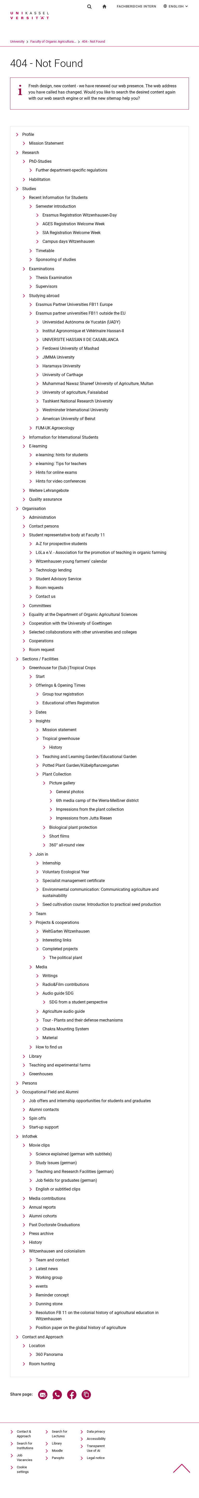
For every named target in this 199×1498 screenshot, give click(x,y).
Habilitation (39, 179)
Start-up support (44, 1127)
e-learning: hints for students (62, 454)
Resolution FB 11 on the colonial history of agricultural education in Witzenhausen (97, 1315)
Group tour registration (63, 694)
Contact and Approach (42, 1336)
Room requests (49, 587)
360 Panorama (49, 1354)
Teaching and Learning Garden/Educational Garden (89, 756)
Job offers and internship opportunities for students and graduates (90, 1100)
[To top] (181, 1468)
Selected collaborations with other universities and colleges (83, 632)
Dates (41, 712)
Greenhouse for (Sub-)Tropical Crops (62, 667)
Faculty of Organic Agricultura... (53, 41)
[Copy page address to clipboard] (86, 1397)
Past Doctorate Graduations (54, 1224)
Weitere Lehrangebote (49, 490)
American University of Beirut (68, 418)
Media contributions (47, 1198)
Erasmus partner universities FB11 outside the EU (80, 313)
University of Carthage (62, 374)
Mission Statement (46, 143)
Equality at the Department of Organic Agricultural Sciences (83, 614)
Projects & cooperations (57, 922)
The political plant (65, 957)
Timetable (45, 250)
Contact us (45, 596)
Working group (49, 1277)
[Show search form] (89, 6)
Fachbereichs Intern (136, 6)
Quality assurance (45, 499)
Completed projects (60, 948)
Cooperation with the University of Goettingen (70, 623)
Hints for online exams (56, 472)
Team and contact (52, 1259)
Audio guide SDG (58, 993)
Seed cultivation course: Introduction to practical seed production (101, 904)
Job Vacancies (24, 1457)
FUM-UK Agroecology (55, 428)
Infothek (29, 1136)
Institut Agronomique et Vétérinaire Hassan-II (83, 330)
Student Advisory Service (58, 578)
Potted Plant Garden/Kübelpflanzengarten (80, 765)
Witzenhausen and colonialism (57, 1251)
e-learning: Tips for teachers (61, 463)
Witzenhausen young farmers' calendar (71, 561)
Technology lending (54, 570)
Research (30, 152)
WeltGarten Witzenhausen (66, 931)
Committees (40, 605)
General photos (70, 791)
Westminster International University (75, 409)
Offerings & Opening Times (60, 685)
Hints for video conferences (61, 481)
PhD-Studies (40, 161)
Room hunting (42, 1363)
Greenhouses (41, 1073)
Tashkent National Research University (77, 401)
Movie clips (39, 1145)
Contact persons (44, 526)
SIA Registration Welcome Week (71, 232)
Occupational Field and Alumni (50, 1092)
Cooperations (41, 640)
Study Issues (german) (56, 1162)
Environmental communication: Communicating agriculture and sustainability (100, 892)
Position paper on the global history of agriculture (81, 1327)
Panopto (58, 1458)
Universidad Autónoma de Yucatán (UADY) (81, 322)
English (179, 6)
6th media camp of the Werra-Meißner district (97, 800)
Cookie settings (23, 1469)
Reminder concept (52, 1295)
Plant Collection (56, 774)
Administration (42, 517)
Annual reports (42, 1207)
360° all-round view (66, 845)
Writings (50, 975)
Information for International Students (63, 437)
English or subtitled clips (58, 1189)
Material (50, 1037)
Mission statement (59, 729)
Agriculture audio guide (63, 1011)
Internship (51, 863)
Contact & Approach (24, 1434)
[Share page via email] (42, 1397)
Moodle (57, 1451)
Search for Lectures (59, 1434)
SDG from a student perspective (78, 1002)
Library (35, 1056)
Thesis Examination (54, 277)
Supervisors (46, 286)
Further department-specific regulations (71, 170)
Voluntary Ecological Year (65, 871)
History (55, 747)
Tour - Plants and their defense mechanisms (82, 1020)
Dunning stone (49, 1303)
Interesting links (56, 940)
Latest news (47, 1268)
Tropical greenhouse (61, 738)
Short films (59, 836)
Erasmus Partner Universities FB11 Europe (74, 304)
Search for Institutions (25, 1445)
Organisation (34, 508)
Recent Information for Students (58, 197)
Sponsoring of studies (56, 259)
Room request (41, 649)
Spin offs (37, 1118)
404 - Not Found (93, 41)
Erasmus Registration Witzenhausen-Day (79, 215)
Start (40, 676)
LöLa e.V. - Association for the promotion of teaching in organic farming (101, 552)
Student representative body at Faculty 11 (67, 534)
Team (41, 913)
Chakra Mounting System (65, 1028)
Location (37, 1345)
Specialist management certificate (73, 880)
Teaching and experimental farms (59, 1065)
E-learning (38, 446)
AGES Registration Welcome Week (73, 223)
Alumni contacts (44, 1109)
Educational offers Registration (70, 702)
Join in (42, 854)
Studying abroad (44, 295)
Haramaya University (61, 366)
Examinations (41, 268)
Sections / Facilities (40, 659)
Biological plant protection (73, 827)
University (17, 41)
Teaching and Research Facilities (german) (75, 1171)
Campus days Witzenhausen (68, 241)
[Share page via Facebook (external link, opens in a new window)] (71, 1397)
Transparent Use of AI (96, 1448)
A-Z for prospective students (61, 543)
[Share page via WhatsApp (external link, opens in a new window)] (57, 1397)
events (42, 1286)
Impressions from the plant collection (90, 809)
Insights (43, 721)
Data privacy (96, 1431)
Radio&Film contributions (65, 984)
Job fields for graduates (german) (66, 1180)
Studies (29, 188)
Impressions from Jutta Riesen (84, 818)
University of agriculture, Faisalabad (75, 392)
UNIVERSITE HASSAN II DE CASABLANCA (80, 339)
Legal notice (96, 1458)
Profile (28, 134)
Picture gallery (62, 783)
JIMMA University (58, 357)
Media (41, 966)
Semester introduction (56, 206)
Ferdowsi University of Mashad (70, 348)
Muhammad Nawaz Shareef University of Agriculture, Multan (97, 383)
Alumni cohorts (43, 1216)
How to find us (49, 1047)
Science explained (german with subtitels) (74, 1154)
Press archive (41, 1233)
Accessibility (96, 1439)
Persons (29, 1083)
